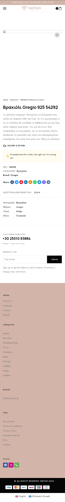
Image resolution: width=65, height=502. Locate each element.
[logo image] (31, 8)
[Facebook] (5, 465)
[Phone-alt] (16, 465)
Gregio (14, 175)
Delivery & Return (16, 145)
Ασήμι (19, 211)
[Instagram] (11, 465)
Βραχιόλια (22, 171)
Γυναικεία (21, 215)
